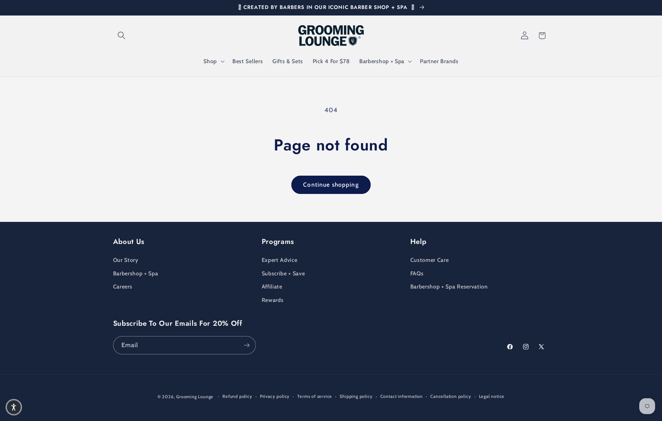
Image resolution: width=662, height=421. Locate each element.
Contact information (401, 396)
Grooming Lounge (194, 396)
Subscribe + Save (283, 273)
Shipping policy (356, 396)
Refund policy (237, 396)
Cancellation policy (450, 396)
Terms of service (314, 396)
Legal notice (492, 396)
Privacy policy (275, 396)
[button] (122, 36)
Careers (122, 286)
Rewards (273, 299)
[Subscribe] (246, 345)
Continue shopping (331, 184)
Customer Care (429, 259)
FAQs (417, 273)
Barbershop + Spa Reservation (449, 286)
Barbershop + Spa (135, 273)
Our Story (125, 259)
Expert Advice (280, 259)
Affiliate (272, 286)
